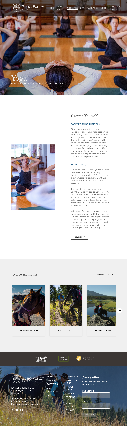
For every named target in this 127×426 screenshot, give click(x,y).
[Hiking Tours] (103, 310)
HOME (50, 376)
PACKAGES (52, 391)
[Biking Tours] (66, 310)
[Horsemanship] (29, 310)
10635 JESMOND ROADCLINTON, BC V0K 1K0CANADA (22, 391)
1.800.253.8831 (30, 398)
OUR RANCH (53, 380)
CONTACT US (71, 376)
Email (85, 401)
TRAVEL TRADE (69, 388)
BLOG (50, 395)
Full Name (88, 391)
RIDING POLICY (69, 404)
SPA (49, 388)
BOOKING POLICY (70, 398)
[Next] (119, 310)
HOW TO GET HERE (72, 381)
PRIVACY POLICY (69, 411)
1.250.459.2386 (26, 401)
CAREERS (70, 393)
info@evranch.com (28, 404)
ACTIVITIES (52, 384)
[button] (79, 237)
